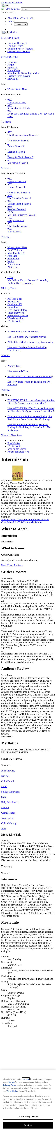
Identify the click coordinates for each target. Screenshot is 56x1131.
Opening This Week (17, 43)
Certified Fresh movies (18, 76)
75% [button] (34, 489)
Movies (13, 32)
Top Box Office (15, 46)
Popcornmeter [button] (44, 489)
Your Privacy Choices (28, 1116)
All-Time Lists (14, 298)
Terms (11, 1082)
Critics (10, 21)
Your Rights (12, 1091)
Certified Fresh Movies (18, 51)
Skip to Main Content (11, 2)
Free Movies (13, 443)
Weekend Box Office (17, 315)
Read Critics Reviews (12, 565)
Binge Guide (13, 301)
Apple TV (12, 67)
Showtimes (16, 435)
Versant (26, 1079)
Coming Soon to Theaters (20, 48)
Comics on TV (14, 304)
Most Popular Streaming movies (23, 73)
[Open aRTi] (5, 5)
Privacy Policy (9, 1085)
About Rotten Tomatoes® (20, 18)
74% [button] (3, 489)
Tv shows (6, 121)
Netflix (10, 64)
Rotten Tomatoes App (18, 451)
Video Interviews (15, 312)
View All (5, 168)
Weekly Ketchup (15, 318)
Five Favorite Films (17, 310)
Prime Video (13, 70)
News (13, 288)
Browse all (12, 78)
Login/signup (20, 24)
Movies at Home (9, 56)
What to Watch (17, 89)
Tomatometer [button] (12, 489)
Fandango (12, 62)
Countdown (13, 307)
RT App (5, 288)
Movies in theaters (10, 38)
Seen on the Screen (16, 449)
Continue (28, 1125)
